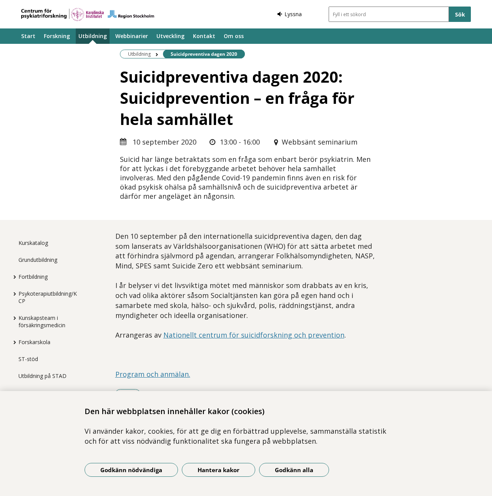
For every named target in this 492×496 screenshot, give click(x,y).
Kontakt (204, 36)
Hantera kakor (218, 470)
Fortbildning (33, 276)
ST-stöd (28, 359)
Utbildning (92, 36)
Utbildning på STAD (42, 375)
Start (28, 36)
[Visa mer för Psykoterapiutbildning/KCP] (13, 293)
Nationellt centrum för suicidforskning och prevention (253, 335)
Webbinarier (131, 36)
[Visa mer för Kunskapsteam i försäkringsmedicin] (13, 318)
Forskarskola (34, 342)
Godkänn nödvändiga (131, 470)
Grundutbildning (37, 259)
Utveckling (170, 36)
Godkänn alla (294, 470)
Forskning (57, 36)
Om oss (234, 36)
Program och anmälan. (152, 374)
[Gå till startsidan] (87, 14)
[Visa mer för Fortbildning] (13, 276)
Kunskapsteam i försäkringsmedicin (41, 321)
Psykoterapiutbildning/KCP (47, 297)
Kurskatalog (33, 242)
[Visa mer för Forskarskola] (13, 342)
